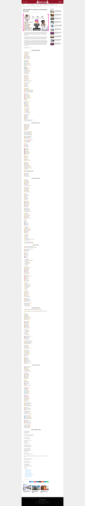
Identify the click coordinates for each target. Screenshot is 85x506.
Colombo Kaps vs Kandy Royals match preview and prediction (58, 25)
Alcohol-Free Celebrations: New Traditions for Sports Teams (26, 491)
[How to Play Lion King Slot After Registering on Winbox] (52, 33)
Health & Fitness (52, 4)
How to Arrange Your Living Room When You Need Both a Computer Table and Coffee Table (58, 11)
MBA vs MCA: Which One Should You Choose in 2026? (58, 29)
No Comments (33, 12)
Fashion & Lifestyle (46, 4)
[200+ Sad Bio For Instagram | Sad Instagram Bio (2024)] (36, 22)
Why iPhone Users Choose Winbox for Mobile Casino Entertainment (58, 43)
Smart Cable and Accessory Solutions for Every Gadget (58, 22)
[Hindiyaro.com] (42, 2)
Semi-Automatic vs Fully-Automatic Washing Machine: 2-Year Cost (58, 18)
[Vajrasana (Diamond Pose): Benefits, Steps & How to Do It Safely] (45, 488)
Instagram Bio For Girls (28, 470)
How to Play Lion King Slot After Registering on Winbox (58, 32)
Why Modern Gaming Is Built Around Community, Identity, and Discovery (58, 36)
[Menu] (23, 5)
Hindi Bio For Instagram (28, 476)
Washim (26, 12)
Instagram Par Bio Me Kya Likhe (29, 474)
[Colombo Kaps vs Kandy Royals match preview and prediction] (52, 26)
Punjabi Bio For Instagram (28, 475)
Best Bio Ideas (26, 6)
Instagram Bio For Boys (28, 469)
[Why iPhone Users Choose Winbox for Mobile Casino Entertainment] (52, 44)
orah (46, 503)
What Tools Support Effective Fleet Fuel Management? (58, 40)
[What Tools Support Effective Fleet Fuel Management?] (52, 40)
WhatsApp (37, 4)
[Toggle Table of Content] (30, 47)
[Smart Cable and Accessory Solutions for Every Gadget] (52, 22)
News (56, 4)
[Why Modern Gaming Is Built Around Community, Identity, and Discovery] (52, 36)
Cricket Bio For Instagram (28, 473)
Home (28, 4)
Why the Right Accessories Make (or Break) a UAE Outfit (58, 14)
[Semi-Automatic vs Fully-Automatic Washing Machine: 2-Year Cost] (52, 18)
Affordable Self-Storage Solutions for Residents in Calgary (35, 491)
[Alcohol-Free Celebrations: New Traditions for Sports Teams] (27, 488)
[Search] (61, 5)
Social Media (32, 4)
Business (41, 4)
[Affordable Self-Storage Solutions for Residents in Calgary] (36, 488)
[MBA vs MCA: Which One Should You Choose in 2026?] (52, 29)
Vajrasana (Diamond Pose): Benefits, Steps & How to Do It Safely (44, 491)
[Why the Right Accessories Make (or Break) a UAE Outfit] (52, 15)
